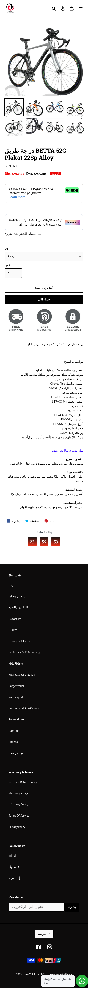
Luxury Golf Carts (19, 641)
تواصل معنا (16, 753)
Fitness (13, 741)
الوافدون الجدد (18, 607)
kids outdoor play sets (22, 674)
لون (7, 248)
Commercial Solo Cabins (24, 708)
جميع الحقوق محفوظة (61, 974)
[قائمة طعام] (80, 8)
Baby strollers (17, 686)
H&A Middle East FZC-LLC (36, 974)
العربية (42, 934)
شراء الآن (44, 299)
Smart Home (16, 719)
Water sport (16, 697)
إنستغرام (14, 878)
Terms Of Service (19, 815)
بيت (11, 585)
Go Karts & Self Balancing (24, 652)
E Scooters (15, 618)
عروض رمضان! (18, 596)
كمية (7, 265)
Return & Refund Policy (23, 782)
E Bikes (13, 630)
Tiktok (12, 855)
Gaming (14, 730)
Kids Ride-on (17, 663)
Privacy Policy (17, 827)
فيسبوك (14, 867)
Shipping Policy (18, 793)
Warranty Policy (18, 804)
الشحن (22, 233)
